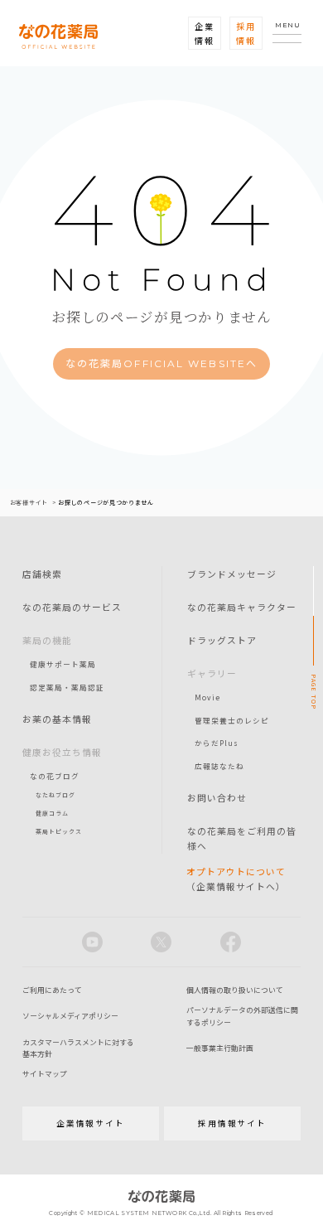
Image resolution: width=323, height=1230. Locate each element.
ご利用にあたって (52, 990)
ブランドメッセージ (232, 573)
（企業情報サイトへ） (236, 878)
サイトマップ (44, 1073)
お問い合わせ (217, 797)
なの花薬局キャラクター (241, 606)
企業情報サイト (90, 1123)
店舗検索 (42, 573)
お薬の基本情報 (57, 718)
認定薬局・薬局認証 (67, 687)
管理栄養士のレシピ (232, 720)
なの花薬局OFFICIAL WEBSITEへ (161, 363)
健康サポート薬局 (63, 664)
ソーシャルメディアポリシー (70, 1015)
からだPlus (217, 743)
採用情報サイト (232, 1123)
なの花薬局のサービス (72, 606)
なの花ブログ (55, 776)
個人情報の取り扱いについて (234, 990)
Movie (207, 697)
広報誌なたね (219, 766)
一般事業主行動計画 (219, 1048)
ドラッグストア (222, 639)
